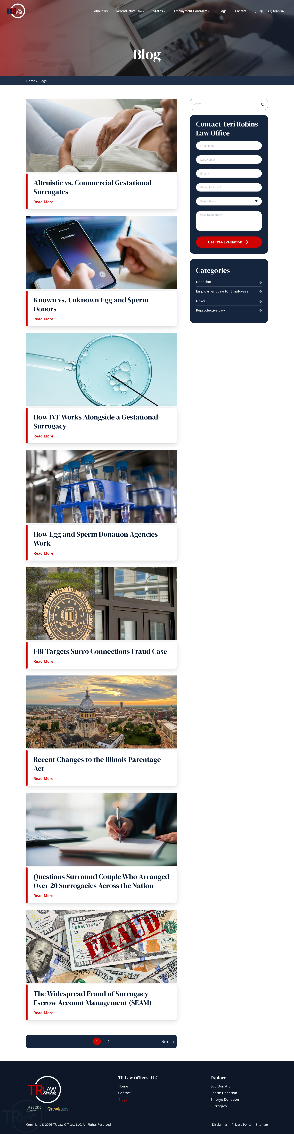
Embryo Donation (224, 1099)
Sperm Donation (223, 1093)
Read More (43, 201)
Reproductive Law (129, 11)
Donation (203, 281)
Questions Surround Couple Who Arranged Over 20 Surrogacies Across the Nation (101, 881)
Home (30, 81)
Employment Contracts (190, 11)
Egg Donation (221, 1086)
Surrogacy (218, 1106)
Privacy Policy (241, 1124)
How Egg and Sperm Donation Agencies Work (96, 538)
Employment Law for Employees (222, 291)
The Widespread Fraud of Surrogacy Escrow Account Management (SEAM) (93, 998)
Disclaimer (219, 1124)
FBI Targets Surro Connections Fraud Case (100, 651)
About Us (101, 11)
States (158, 11)
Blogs (222, 11)
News (200, 300)
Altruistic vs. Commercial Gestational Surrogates (92, 187)
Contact (241, 11)
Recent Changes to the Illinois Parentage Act (97, 763)
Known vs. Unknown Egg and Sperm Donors (91, 304)
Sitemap (262, 1124)
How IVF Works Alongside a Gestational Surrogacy (96, 421)
